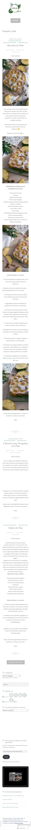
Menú (16, 20)
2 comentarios (15, 52)
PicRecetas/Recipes (9, 42)
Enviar (6, 757)
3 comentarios (15, 534)
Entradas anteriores (15, 662)
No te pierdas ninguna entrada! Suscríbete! (16, 741)
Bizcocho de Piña (15, 45)
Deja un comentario (15, 452)
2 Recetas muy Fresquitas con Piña (15, 444)
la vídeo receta (11, 358)
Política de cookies (19, 823)
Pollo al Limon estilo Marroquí (10, 803)
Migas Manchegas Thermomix (10, 807)
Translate (14, 677)
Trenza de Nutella (7, 799)
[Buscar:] (15, 684)
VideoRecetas (23, 42)
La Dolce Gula (20, 50)
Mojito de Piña (15, 528)
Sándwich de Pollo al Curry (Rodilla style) (13, 795)
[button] (11, 780)
